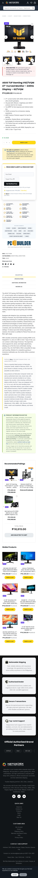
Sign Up (19, 817)
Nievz (11, 359)
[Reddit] (13, 264)
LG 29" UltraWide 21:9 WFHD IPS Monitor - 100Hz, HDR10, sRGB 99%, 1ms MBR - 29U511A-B (10, 602)
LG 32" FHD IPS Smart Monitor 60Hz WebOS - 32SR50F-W (28, 628)
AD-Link (27, 751)
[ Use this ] (24, 190)
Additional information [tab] (19, 282)
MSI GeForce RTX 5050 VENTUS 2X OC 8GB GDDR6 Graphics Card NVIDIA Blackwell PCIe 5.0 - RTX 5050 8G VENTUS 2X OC (11, 515)
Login (19, 815)
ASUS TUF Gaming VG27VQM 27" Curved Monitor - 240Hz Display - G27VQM (11, 486)
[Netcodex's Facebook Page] (14, 796)
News (19, 813)
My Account (19, 827)
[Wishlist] (31, 3)
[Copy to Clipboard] (8, 264)
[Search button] (33, 8)
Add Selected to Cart (19, 535)
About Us (19, 807)
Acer (18, 751)
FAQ (19, 835)
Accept (15, 874)
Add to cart (23, 142)
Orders (19, 829)
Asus (7, 258)
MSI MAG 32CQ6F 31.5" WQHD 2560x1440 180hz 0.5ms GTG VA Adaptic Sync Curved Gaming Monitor (10, 571)
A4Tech (8, 751)
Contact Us (19, 809)
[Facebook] (3, 264)
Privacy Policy (19, 837)
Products (19, 811)
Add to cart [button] (10, 577)
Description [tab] (19, 275)
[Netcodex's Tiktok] (19, 796)
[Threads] (5, 264)
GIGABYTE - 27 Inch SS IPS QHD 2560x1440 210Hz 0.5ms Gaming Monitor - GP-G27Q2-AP (28, 602)
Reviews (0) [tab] (19, 286)
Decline (23, 874)
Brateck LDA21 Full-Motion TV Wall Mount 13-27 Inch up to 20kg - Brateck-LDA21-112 (26, 486)
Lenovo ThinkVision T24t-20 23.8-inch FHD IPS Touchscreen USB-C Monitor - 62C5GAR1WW (28, 570)
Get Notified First (11, 184)
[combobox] (17, 8)
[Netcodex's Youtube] (24, 796)
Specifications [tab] (19, 279)
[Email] (11, 264)
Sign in (7, 193)
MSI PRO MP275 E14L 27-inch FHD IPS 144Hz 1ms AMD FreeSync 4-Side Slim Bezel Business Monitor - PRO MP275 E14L (10, 636)
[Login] (28, 3)
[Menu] (3, 3)
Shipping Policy (18, 831)
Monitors (14, 256)
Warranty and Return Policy (19, 833)
